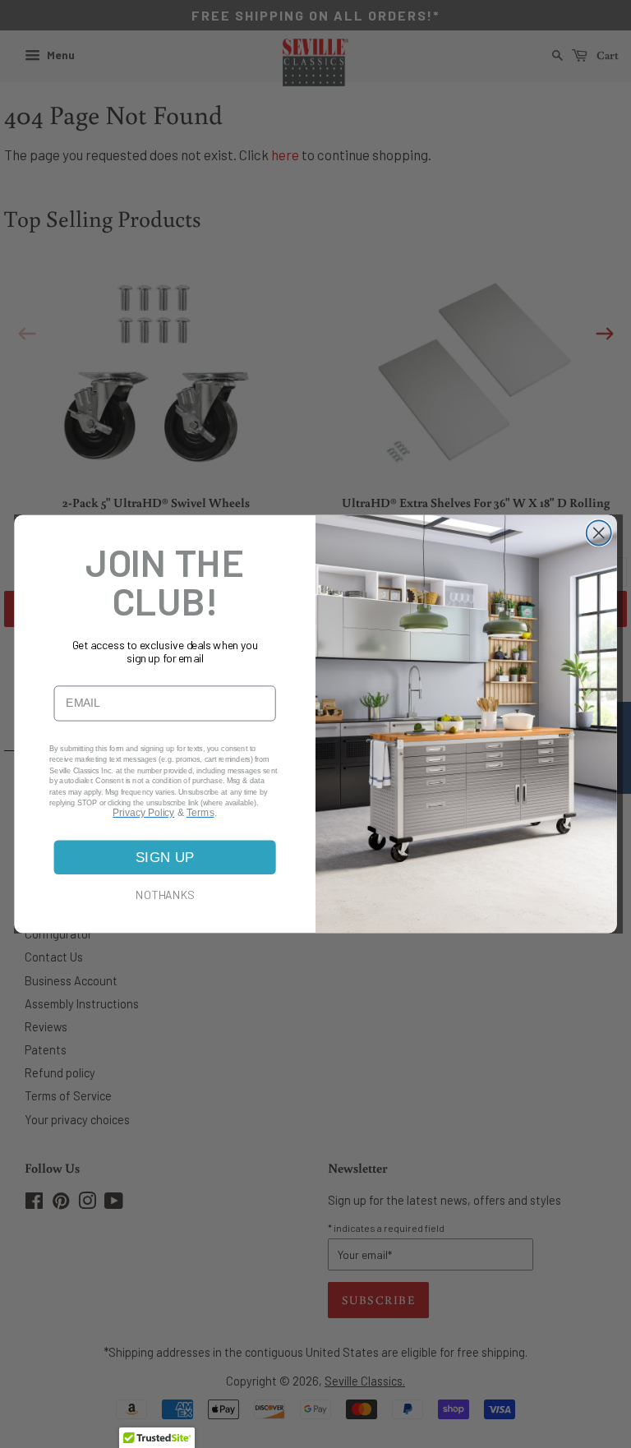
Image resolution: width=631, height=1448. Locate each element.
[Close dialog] (599, 532)
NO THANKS (165, 894)
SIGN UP (165, 857)
